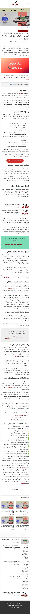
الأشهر (7, 535)
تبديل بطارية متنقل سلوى (20, 415)
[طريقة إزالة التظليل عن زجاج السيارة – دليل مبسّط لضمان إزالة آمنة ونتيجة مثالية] (25, 552)
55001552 (17, 68)
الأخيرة (22, 535)
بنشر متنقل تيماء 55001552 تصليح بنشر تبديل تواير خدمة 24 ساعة (22, 526)
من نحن (18, 607)
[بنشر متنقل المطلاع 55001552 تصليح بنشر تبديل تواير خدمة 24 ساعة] (22, 505)
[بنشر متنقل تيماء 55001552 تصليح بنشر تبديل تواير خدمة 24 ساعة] (22, 520)
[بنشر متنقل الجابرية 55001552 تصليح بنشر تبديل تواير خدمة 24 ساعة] (7, 505)
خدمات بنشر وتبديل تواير (19, 27)
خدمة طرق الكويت (22, 191)
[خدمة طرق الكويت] (15, 3)
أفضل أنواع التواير (6, 192)
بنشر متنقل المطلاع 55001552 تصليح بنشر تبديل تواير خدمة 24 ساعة (22, 511)
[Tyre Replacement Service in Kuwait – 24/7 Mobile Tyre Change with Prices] (25, 206)
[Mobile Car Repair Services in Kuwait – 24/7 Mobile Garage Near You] (25, 594)
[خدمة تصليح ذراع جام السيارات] (25, 583)
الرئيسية (26, 27)
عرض (11, 84)
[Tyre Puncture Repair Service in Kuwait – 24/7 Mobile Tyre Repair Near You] (25, 212)
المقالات (11, 607)
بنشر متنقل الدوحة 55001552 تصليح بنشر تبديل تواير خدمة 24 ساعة (7, 526)
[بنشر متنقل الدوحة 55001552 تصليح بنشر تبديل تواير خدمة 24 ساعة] (7, 520)
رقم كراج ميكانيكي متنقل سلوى (18, 417)
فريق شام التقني (12, 605)
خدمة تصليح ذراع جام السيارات (13, 576)
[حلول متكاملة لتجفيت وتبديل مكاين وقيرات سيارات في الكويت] (25, 568)
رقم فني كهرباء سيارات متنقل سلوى (18, 419)
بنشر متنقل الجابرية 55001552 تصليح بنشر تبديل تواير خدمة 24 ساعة (7, 511)
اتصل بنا (15, 607)
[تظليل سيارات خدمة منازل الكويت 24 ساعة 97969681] (25, 541)
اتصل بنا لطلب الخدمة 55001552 (15, 160)
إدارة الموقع (15, 489)
